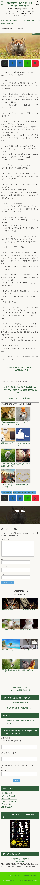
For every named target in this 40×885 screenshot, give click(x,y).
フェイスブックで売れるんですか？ (23, 444)
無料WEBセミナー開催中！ (19, 398)
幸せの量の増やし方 (22, 485)
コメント (5, 540)
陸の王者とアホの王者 (23, 464)
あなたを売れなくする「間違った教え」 (25, 492)
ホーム (2, 20)
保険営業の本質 (7, 492)
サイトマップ (6, 875)
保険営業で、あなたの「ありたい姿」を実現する (20, 4)
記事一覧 (8, 20)
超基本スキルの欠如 (7, 443)
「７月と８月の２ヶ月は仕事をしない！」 (8, 465)
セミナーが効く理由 (8, 796)
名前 (3, 559)
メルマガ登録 (26, 20)
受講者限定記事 (6, 807)
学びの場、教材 (6, 804)
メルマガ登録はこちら (19, 370)
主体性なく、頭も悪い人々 (23, 423)
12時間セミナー (17, 20)
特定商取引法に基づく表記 (30, 875)
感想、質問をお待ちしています (19, 367)
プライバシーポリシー (16, 875)
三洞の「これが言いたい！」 (11, 801)
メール (4, 566)
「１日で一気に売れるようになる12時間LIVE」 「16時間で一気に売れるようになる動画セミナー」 (20, 390)
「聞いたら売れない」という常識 (8, 486)
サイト (3, 574)
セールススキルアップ (9, 798)
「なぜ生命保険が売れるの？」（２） (8, 423)
